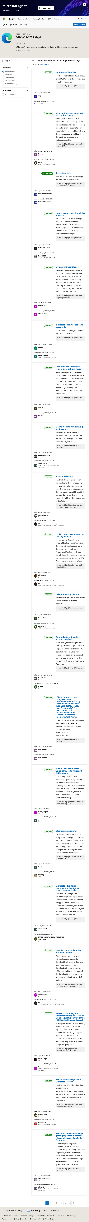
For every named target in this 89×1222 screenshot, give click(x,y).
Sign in (83, 19)
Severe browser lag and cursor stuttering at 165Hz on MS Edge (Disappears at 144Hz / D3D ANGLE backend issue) (70, 1016)
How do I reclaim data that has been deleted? (69, 951)
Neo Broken (42, 749)
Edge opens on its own (66, 831)
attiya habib (42, 929)
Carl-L (40, 1067)
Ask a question (79, 25)
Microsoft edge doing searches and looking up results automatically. (67, 888)
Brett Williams (43, 678)
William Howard (44, 1179)
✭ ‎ (39, 820)
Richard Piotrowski (45, 194)
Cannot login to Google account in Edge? (67, 638)
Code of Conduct (20, 1219)
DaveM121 (42, 1123)
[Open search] (78, 19)
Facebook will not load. (67, 72)
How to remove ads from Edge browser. (70, 214)
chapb (40, 686)
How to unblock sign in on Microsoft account (68, 1080)
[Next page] (73, 1203)
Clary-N (41, 1187)
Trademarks (34, 1219)
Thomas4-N (42, 464)
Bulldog (41, 875)
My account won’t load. (67, 267)
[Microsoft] (4, 19)
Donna (40, 347)
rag (39, 96)
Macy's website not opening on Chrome (69, 427)
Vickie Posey (43, 994)
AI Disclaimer (6, 1216)
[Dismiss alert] (84, 4)
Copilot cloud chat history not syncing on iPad (70, 535)
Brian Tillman (43, 356)
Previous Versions (20, 1216)
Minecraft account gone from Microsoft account (70, 114)
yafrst (40, 866)
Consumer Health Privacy (66, 1216)
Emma (40, 154)
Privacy (49, 1216)
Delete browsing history (67, 594)
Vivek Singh (42, 1059)
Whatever (41, 305)
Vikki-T (40, 523)
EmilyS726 (42, 256)
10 (69, 1203)
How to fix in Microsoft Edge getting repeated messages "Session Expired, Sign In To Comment (69, 1136)
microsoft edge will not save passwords (69, 325)
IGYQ (40, 162)
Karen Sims (42, 618)
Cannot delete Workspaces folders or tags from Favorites (70, 367)
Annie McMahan (44, 455)
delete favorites (63, 173)
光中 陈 (40, 407)
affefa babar (42, 1114)
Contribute (41, 1216)
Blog (31, 1216)
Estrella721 (42, 626)
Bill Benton (42, 575)
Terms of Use (6, 1219)
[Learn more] (14, 75)
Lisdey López (43, 812)
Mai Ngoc (41, 416)
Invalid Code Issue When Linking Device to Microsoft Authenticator (69, 770)
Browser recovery (64, 476)
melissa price (43, 515)
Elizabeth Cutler (44, 248)
